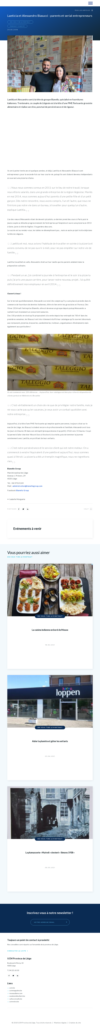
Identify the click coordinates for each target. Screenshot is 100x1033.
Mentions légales (60, 1023)
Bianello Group (22, 490)
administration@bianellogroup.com (27, 486)
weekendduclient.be (17, 996)
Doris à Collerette (85, 1022)
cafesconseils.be (15, 999)
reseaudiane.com (15, 993)
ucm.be (12, 988)
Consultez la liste (17, 951)
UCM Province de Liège (17, 3)
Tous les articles (83, 10)
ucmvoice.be (14, 1001)
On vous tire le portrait (20, 22)
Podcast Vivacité (17, 26)
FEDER (50, 1014)
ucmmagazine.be (15, 990)
